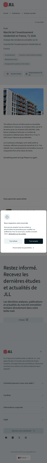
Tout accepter (33, 241)
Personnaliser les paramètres (23, 247)
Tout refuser (13, 241)
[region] (23, 231)
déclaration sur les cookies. (17, 234)
